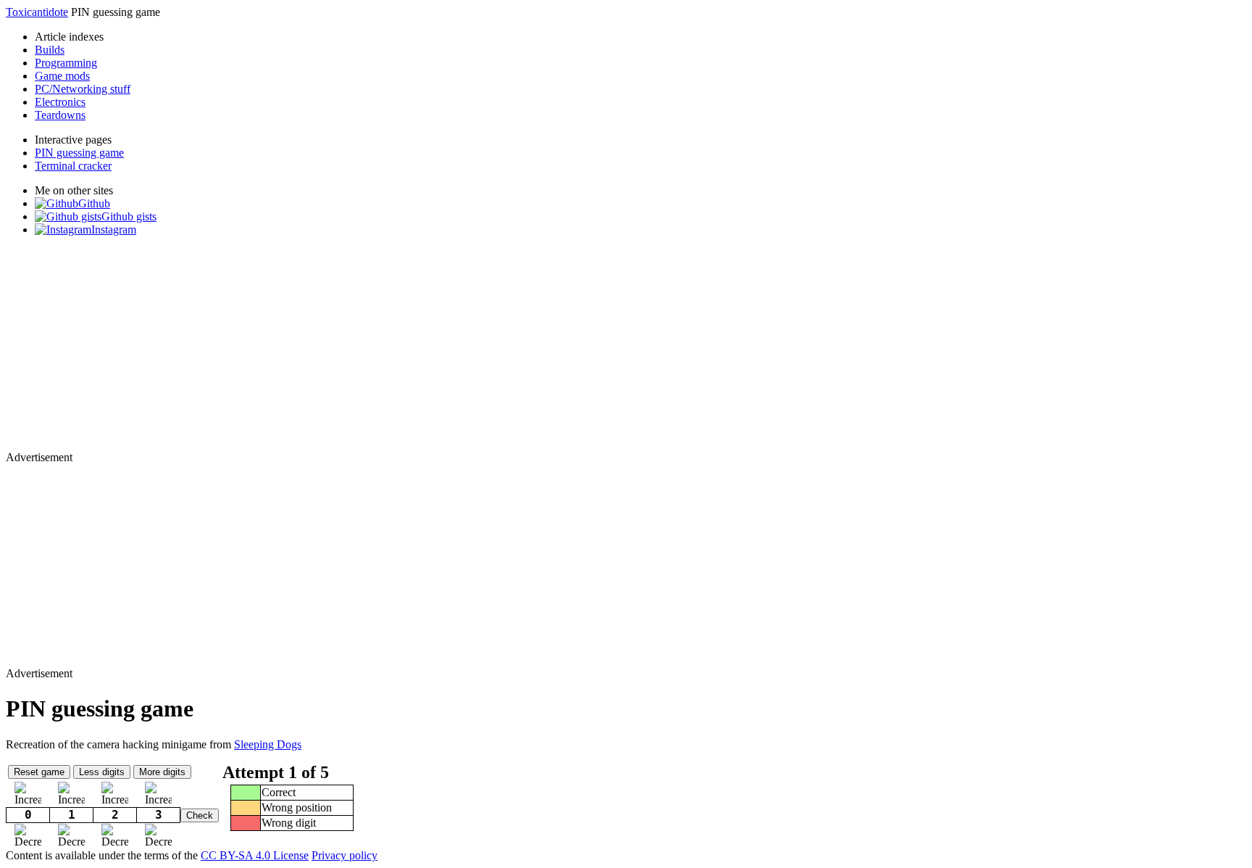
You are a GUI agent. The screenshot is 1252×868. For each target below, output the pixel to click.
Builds (49, 50)
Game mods (62, 76)
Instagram (113, 229)
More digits (162, 771)
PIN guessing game (79, 152)
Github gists (128, 216)
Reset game (39, 771)
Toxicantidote (37, 12)
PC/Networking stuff (82, 89)
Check (199, 815)
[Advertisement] (440, 349)
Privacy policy (344, 855)
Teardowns (60, 115)
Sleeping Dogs (267, 744)
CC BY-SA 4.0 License (255, 855)
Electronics (60, 102)
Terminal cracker (73, 166)
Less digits (102, 771)
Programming (66, 63)
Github (94, 203)
